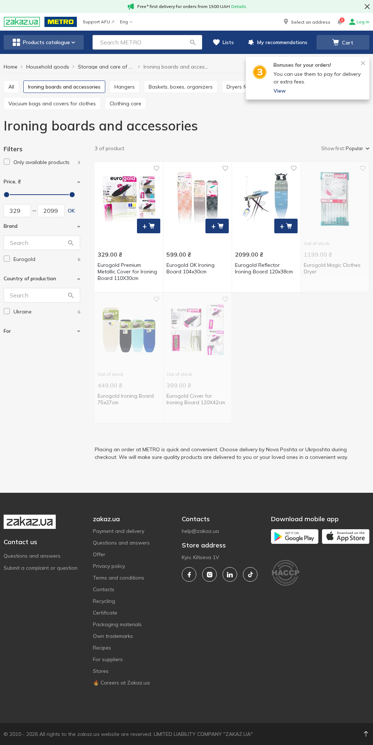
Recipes (102, 647)
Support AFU (96, 21)
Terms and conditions (118, 577)
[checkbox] (7, 162)
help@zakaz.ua (200, 531)
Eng (124, 21)
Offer (99, 554)
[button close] (367, 6)
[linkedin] (230, 574)
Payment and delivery (118, 531)
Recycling (104, 601)
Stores (101, 671)
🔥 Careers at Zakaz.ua (121, 682)
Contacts (103, 589)
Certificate (105, 612)
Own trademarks (113, 636)
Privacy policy (109, 566)
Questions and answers (32, 556)
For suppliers (108, 659)
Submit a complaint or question (41, 568)
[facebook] (189, 574)
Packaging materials (117, 624)
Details (238, 6)
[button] (306, 22)
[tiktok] (250, 574)
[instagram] (209, 574)
